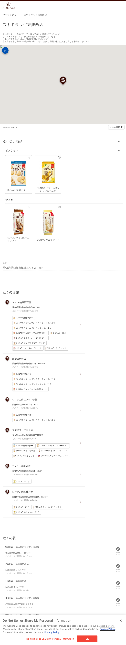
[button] (63, 141)
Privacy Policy (107, 629)
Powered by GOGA (10, 127)
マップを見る (9, 14)
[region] (63, 630)
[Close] (120, 620)
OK (87, 639)
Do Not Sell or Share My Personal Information (50, 639)
